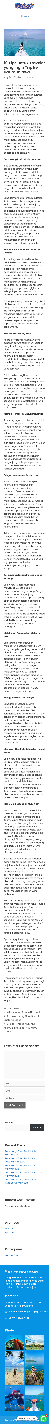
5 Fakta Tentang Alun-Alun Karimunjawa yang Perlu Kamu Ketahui (20, 1027)
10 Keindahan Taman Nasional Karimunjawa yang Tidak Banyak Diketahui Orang (22, 1016)
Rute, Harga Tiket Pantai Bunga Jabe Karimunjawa (22, 1160)
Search (9, 1122)
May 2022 (10, 1228)
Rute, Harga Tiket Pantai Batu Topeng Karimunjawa (21, 1181)
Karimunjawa (14, 1008)
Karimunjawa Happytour (33, 1420)
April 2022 (10, 1232)
